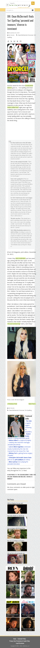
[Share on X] (11, 42)
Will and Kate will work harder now (16, 553)
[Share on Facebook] (8, 42)
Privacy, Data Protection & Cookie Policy (19, 641)
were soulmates (21, 258)
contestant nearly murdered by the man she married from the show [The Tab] (19, 449)
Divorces (30, 35)
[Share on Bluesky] (14, 42)
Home (14, 639)
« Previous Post (12, 404)
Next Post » (32, 404)
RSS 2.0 (21, 470)
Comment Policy (22, 639)
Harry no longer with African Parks (16, 528)
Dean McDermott (23, 35)
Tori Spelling (28, 410)
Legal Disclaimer (20, 643)
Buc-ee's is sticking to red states (15, 541)
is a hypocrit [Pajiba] (20, 440)
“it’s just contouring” (13, 324)
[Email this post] (20, 41)
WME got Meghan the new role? (15, 503)
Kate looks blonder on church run (15, 516)
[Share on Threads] (17, 42)
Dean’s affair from (13, 107)
